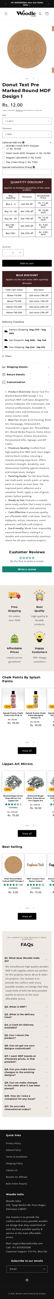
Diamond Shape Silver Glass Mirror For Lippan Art (35, 798)
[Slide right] (33, 78)
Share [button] (8, 356)
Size (4, 115)
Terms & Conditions (16, 1156)
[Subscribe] (44, 1269)
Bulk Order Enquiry (16, 1183)
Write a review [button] (27, 569)
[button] (6, 13)
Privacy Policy (13, 1143)
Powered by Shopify (37, 1293)
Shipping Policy (14, 1163)
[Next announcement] (48, 4)
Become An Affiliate (16, 1177)
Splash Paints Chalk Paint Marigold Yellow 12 (36, 715)
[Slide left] (20, 78)
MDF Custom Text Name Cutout (36, 880)
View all (27, 750)
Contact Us (12, 1170)
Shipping (19, 110)
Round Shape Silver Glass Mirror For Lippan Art (13, 798)
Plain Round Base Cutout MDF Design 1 (13, 880)
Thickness (7, 128)
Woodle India (21, 1293)
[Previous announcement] (5, 4)
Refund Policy (13, 1150)
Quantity (6, 246)
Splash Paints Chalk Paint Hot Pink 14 (13, 714)
